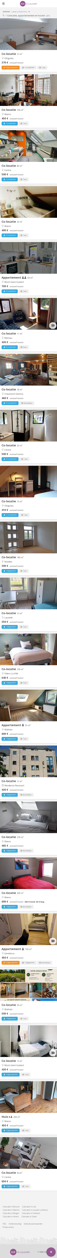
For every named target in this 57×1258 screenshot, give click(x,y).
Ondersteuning (15, 1224)
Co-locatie (9, 54)
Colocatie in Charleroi (31, 1213)
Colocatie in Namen (11, 1210)
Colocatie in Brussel (11, 1206)
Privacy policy (8, 1227)
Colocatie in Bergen (11, 1213)
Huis (5, 1117)
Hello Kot (43, 1252)
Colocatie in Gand (29, 1216)
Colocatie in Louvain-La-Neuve (35, 1210)
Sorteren (15, 11)
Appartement (12, 277)
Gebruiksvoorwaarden (33, 1224)
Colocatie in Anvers (11, 1216)
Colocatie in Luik (29, 1206)
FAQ (4, 1224)
